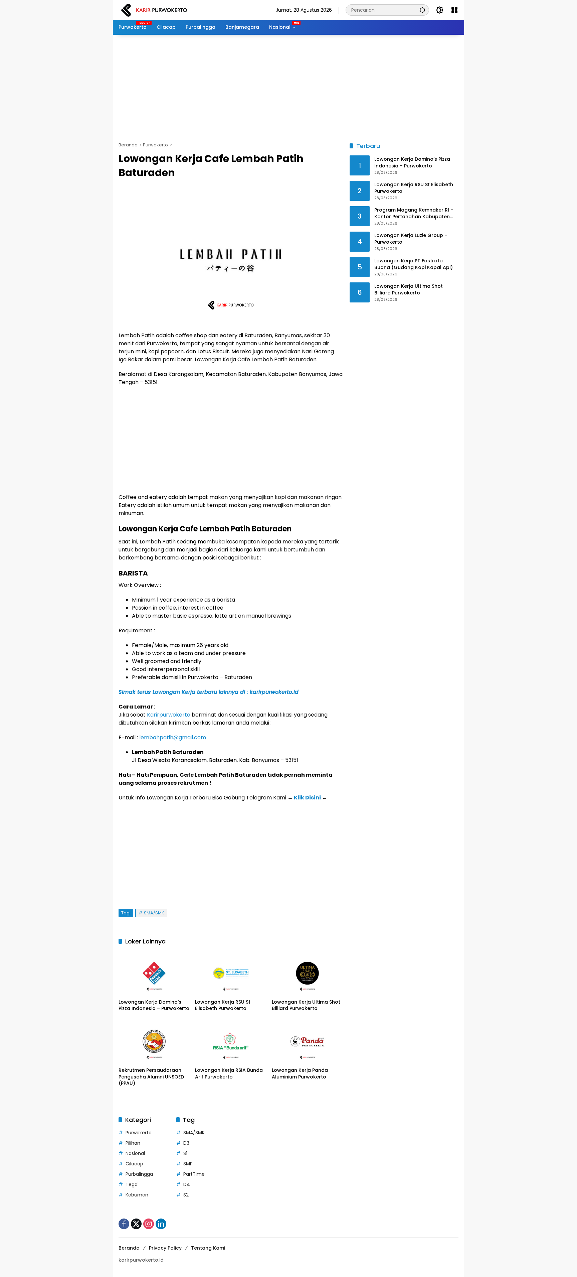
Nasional (135, 1153)
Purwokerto (139, 1132)
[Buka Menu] (454, 10)
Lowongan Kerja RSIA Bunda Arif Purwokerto (229, 1073)
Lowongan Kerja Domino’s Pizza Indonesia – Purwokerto (154, 1005)
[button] (422, 9)
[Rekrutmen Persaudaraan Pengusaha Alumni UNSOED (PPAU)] (154, 1041)
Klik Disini (307, 797)
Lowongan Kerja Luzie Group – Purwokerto (410, 239)
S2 (186, 1194)
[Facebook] (124, 1224)
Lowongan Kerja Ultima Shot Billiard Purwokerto (306, 1005)
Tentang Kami (208, 1248)
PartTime (194, 1174)
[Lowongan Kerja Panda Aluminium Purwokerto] (307, 1041)
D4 (186, 1184)
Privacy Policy (165, 1248)
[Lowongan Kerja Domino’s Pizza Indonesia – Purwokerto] (154, 973)
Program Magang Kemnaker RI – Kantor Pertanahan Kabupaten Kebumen (413, 213)
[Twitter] (136, 1224)
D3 (186, 1143)
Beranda (129, 1248)
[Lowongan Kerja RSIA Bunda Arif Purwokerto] (230, 1041)
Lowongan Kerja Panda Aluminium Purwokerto (300, 1073)
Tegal (132, 1184)
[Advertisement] (288, 88)
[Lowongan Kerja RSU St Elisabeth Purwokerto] (230, 973)
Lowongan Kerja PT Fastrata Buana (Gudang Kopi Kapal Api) (413, 264)
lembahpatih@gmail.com (172, 737)
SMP (188, 1163)
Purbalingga (139, 1174)
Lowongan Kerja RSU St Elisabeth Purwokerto (222, 1005)
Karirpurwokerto (168, 715)
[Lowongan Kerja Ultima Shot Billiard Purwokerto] (307, 973)
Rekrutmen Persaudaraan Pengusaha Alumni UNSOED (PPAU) (151, 1077)
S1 (185, 1153)
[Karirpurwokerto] (154, 9)
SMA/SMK (154, 913)
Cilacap (134, 1163)
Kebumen (137, 1194)
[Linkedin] (161, 1224)
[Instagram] (148, 1224)
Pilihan (133, 1143)
